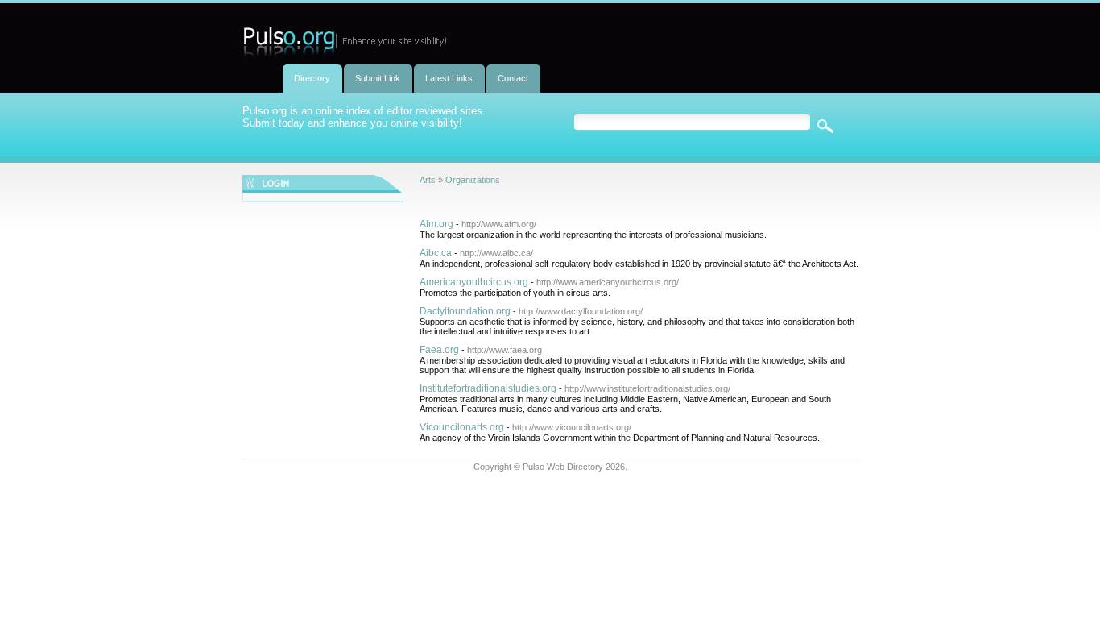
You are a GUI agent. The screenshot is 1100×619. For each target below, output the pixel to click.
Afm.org (436, 224)
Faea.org (439, 349)
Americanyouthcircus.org (474, 282)
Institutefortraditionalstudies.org (488, 388)
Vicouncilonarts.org (462, 427)
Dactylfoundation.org (465, 311)
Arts (428, 180)
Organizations (472, 180)
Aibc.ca (436, 253)
